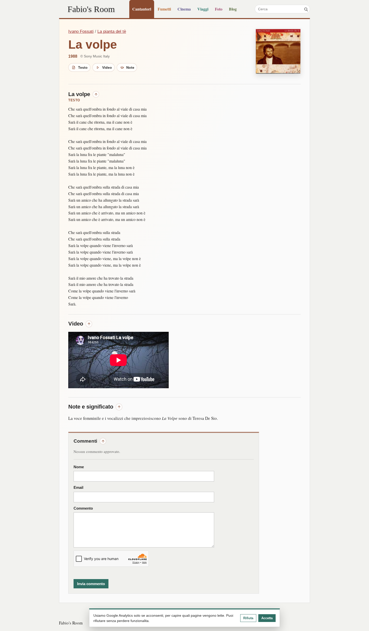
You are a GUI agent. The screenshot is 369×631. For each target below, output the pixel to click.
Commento (83, 508)
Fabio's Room (91, 9)
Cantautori (141, 9)
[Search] (305, 9)
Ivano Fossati (81, 31)
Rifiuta (248, 618)
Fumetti (164, 9)
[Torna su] (96, 94)
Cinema (184, 9)
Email (78, 488)
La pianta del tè (111, 31)
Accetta (267, 618)
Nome (79, 467)
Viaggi (202, 9)
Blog (233, 9)
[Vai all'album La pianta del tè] (278, 51)
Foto (218, 9)
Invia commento (91, 584)
